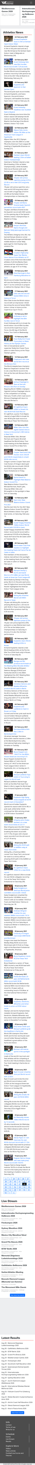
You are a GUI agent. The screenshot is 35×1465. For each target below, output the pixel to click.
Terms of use (10, 1427)
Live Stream (10, 1439)
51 (10, 1187)
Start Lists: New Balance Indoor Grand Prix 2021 (17, 502)
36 (23, 1178)
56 (6, 1189)
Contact (9, 1425)
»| (14, 1192)
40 (15, 1181)
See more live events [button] (17, 1295)
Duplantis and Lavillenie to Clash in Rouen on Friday (16, 709)
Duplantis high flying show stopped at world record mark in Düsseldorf (17, 799)
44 (6, 1184)
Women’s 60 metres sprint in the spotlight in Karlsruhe (17, 1051)
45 (10, 1184)
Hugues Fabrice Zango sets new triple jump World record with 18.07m (17, 1160)
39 (10, 1181)
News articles (11, 1451)
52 (15, 1187)
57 (10, 1189)
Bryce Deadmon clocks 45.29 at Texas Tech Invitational (17, 958)
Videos (8, 1449)
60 (24, 1189)
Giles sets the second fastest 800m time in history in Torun (16, 295)
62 (6, 1192)
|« (6, 1178)
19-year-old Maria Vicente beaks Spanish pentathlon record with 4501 (17, 205)
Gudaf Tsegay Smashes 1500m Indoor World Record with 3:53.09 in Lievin (17, 525)
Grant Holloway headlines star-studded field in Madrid (17, 109)
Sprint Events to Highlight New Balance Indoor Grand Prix (17, 479)
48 (24, 1184)
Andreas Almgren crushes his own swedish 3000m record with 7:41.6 (16, 913)
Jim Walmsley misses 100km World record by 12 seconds (16, 1119)
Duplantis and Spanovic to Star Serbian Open (15, 87)
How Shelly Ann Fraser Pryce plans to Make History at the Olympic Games (17, 341)
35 (18, 1178)
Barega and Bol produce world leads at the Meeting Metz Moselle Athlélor (17, 663)
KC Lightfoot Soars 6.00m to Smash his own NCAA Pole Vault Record (16, 409)
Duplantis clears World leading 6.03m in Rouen (17, 643)
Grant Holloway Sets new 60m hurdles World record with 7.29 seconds (16, 64)
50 (6, 1187)
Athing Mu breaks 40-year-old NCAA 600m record (17, 1097)
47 (20, 1184)
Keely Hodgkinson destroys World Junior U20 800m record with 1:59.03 (17, 890)
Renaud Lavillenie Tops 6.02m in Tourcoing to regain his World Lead (17, 777)
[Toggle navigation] (31, 3)
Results (8, 1441)
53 (20, 1187)
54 (24, 1187)
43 (29, 1181)
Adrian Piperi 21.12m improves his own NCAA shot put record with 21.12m (16, 1140)
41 (20, 1181)
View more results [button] (17, 1413)
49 (29, 1184)
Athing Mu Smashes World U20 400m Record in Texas (16, 597)
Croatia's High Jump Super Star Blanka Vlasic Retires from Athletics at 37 (16, 255)
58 (15, 1189)
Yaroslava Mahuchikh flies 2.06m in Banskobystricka (16, 731)
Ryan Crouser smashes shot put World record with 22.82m (17, 1074)
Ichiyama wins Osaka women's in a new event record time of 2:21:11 (16, 822)
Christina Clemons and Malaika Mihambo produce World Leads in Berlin (17, 686)
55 (29, 1187)
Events (8, 1437)
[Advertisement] (17, 1316)
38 (6, 1181)
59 (20, 1189)
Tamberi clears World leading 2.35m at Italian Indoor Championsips (17, 157)
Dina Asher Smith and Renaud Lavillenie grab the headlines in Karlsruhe (17, 1029)
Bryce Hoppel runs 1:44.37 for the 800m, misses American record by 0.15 (16, 754)
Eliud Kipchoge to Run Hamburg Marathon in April (17, 275)
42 (24, 1181)
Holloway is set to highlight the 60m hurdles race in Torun (15, 318)
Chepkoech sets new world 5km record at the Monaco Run (16, 361)
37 (28, 1178)
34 (14, 1178)
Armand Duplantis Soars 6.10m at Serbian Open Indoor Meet (17, 41)
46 (15, 1184)
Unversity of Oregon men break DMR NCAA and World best (17, 935)
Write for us (10, 1429)
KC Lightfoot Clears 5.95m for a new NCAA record (17, 870)
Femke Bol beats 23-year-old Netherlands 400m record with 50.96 (16, 979)
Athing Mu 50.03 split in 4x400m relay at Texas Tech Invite (16, 847)
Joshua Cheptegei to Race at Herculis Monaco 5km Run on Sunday (16, 384)
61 (29, 1189)
